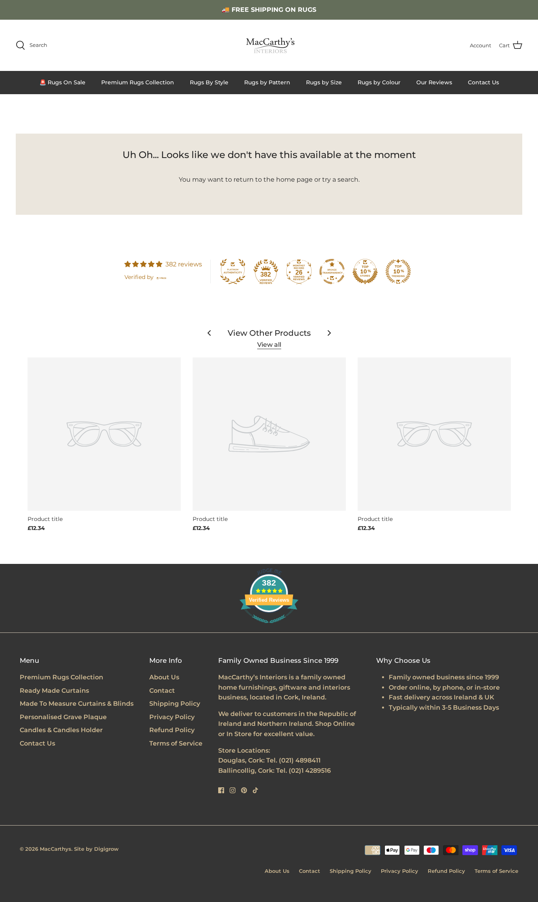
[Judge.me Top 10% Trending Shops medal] (398, 271)
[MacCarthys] (269, 45)
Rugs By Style (209, 82)
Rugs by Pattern (267, 82)
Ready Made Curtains (54, 690)
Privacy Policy (172, 717)
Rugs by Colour (379, 82)
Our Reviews (434, 82)
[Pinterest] (244, 790)
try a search (340, 179)
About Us (164, 677)
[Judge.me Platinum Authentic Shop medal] (232, 271)
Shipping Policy (174, 703)
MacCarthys (55, 849)
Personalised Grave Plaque (63, 717)
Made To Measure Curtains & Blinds (77, 703)
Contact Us (483, 82)
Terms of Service (175, 743)
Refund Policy (172, 730)
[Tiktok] (255, 790)
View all (269, 344)
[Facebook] (221, 790)
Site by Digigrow (96, 849)
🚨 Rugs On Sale (62, 82)
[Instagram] (233, 790)
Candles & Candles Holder (61, 730)
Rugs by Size (324, 82)
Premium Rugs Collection (137, 82)
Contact (162, 690)
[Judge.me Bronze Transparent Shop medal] (332, 271)
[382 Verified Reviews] (269, 627)
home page (294, 179)
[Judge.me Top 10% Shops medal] (365, 271)
